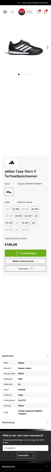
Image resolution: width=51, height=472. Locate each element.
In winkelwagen (28, 253)
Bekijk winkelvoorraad (23, 261)
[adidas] (11, 162)
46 (33, 222)
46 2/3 (35, 208)
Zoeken (44, 19)
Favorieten (24, 268)
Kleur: (7, 183)
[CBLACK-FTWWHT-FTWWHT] (9, 192)
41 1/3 (28, 215)
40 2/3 (18, 215)
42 (36, 215)
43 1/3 (9, 222)
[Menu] (5, 11)
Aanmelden (23, 455)
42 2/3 (16, 208)
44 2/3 (25, 222)
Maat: (7, 202)
